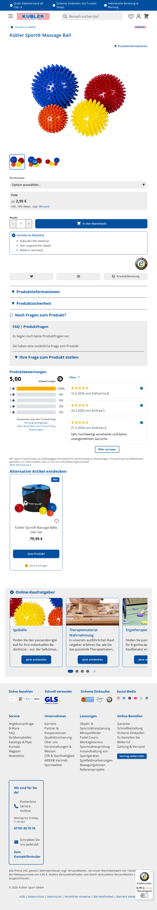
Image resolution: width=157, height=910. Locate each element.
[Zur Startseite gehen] (33, 16)
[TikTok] (129, 698)
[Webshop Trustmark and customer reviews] (92, 699)
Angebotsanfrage (21, 724)
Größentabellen (20, 737)
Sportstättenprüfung (95, 747)
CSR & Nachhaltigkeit (59, 756)
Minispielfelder (90, 733)
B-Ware (14, 728)
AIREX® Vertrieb (56, 760)
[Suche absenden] (64, 16)
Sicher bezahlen (21, 691)
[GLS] (60, 700)
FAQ (12, 733)
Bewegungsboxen (92, 765)
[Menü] (151, 872)
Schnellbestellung (130, 728)
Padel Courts (89, 737)
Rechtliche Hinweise (78, 896)
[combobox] (92, 16)
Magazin (15, 751)
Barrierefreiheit (104, 896)
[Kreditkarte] (20, 699)
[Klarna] (37, 699)
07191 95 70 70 (24, 828)
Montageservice (91, 742)
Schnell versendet (58, 691)
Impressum (54, 896)
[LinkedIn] (147, 698)
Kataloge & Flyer (20, 742)
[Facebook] (124, 698)
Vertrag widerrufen (131, 756)
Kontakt (14, 747)
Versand (44, 206)
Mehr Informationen (20, 464)
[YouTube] (135, 698)
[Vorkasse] (12, 699)
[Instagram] (118, 698)
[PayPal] (28, 699)
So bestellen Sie (128, 737)
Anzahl (13, 217)
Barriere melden (127, 896)
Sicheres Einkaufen (95, 691)
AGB (22, 896)
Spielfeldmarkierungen (96, 760)
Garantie (123, 724)
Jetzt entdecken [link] (36, 659)
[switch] (144, 895)
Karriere (50, 724)
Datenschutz (36, 896)
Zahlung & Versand (131, 747)
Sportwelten (53, 765)
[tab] (17, 161)
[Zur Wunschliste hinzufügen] (31, 276)
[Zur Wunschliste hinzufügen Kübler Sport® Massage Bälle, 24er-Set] (56, 521)
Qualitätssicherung (58, 737)
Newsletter (17, 756)
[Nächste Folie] (94, 671)
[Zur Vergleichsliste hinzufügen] (78, 276)
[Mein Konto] (138, 16)
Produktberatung (128, 276)
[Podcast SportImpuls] (141, 698)
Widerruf (123, 742)
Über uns (51, 742)
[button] (78, 291)
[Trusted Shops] (109, 699)
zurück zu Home (25, 27)
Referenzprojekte (92, 769)
